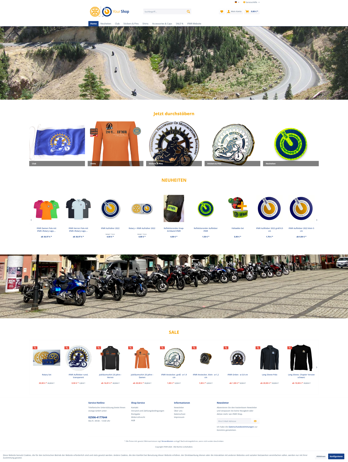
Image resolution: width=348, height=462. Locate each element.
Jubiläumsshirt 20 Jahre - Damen (142, 376)
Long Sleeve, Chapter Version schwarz (301, 376)
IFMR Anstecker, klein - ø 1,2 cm (206, 376)
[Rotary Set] (46, 358)
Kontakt (134, 407)
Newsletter (179, 407)
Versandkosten (167, 441)
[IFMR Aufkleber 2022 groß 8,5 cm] (237, 208)
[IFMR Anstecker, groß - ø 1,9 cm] (174, 358)
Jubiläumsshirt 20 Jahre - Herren (110, 376)
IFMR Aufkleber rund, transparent (78, 376)
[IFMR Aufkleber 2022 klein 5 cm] (269, 208)
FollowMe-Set (206, 228)
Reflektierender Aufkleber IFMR (174, 229)
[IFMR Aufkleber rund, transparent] (78, 358)
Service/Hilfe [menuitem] (251, 2)
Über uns (178, 410)
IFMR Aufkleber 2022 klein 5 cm (269, 229)
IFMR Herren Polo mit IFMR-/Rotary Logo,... (46, 229)
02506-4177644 (97, 417)
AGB (133, 420)
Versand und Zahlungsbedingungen (147, 410)
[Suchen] (188, 11)
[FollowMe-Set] (206, 208)
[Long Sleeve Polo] (269, 358)
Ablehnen (320, 456)
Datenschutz (179, 414)
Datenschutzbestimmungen (241, 426)
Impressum (179, 417)
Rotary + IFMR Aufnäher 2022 (110, 228)
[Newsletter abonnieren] (255, 421)
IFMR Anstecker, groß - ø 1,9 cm (174, 376)
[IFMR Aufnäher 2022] (78, 208)
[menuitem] (167, 11)
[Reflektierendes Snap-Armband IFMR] (142, 208)
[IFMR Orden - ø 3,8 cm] (237, 358)
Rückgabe (135, 414)
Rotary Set (46, 374)
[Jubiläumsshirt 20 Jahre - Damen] (142, 358)
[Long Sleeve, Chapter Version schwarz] (301, 358)
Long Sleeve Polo (269, 374)
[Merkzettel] (222, 11)
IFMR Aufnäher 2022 (78, 228)
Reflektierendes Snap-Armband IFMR (142, 229)
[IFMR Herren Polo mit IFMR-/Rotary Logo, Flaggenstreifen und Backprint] (46, 208)
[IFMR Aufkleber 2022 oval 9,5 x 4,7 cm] (301, 208)
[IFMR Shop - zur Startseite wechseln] (110, 11)
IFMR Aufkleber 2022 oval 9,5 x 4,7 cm (301, 229)
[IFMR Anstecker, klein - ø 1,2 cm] (206, 358)
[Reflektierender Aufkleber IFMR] (174, 208)
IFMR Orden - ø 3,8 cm (238, 374)
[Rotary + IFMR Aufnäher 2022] (110, 208)
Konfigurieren (336, 456)
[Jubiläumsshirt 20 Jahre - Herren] (110, 358)
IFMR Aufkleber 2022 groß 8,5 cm (237, 229)
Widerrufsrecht (138, 417)
